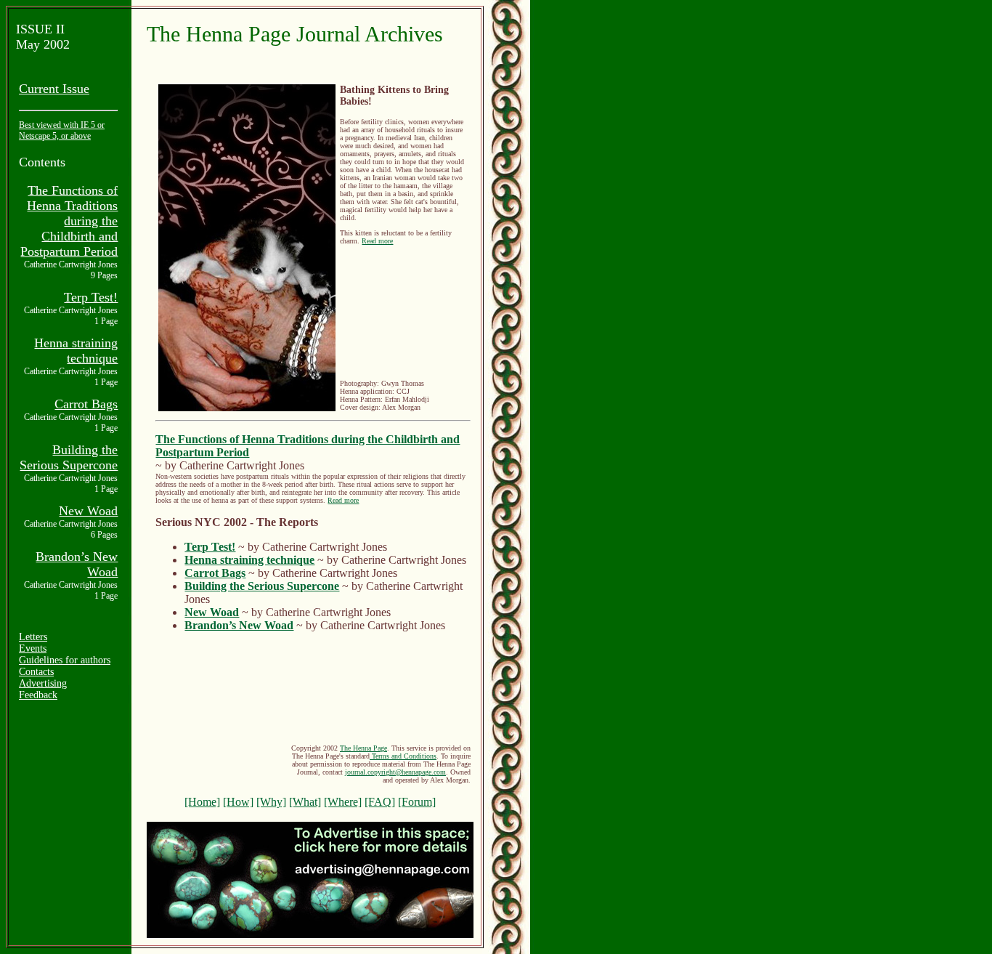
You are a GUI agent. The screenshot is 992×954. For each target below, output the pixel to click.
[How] (238, 802)
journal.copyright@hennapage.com (395, 772)
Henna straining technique (76, 350)
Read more (377, 241)
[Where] (343, 802)
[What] (305, 802)
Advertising (43, 683)
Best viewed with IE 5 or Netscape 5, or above (62, 130)
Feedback (38, 695)
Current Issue (54, 88)
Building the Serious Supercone (69, 457)
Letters (33, 636)
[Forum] (417, 802)
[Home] (202, 802)
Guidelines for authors (64, 660)
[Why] (271, 802)
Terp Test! (91, 297)
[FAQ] (380, 802)
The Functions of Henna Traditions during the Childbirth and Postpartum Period (69, 221)
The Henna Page (363, 748)
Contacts (36, 671)
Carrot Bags (86, 404)
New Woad (88, 511)
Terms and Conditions (403, 756)
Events (32, 648)
